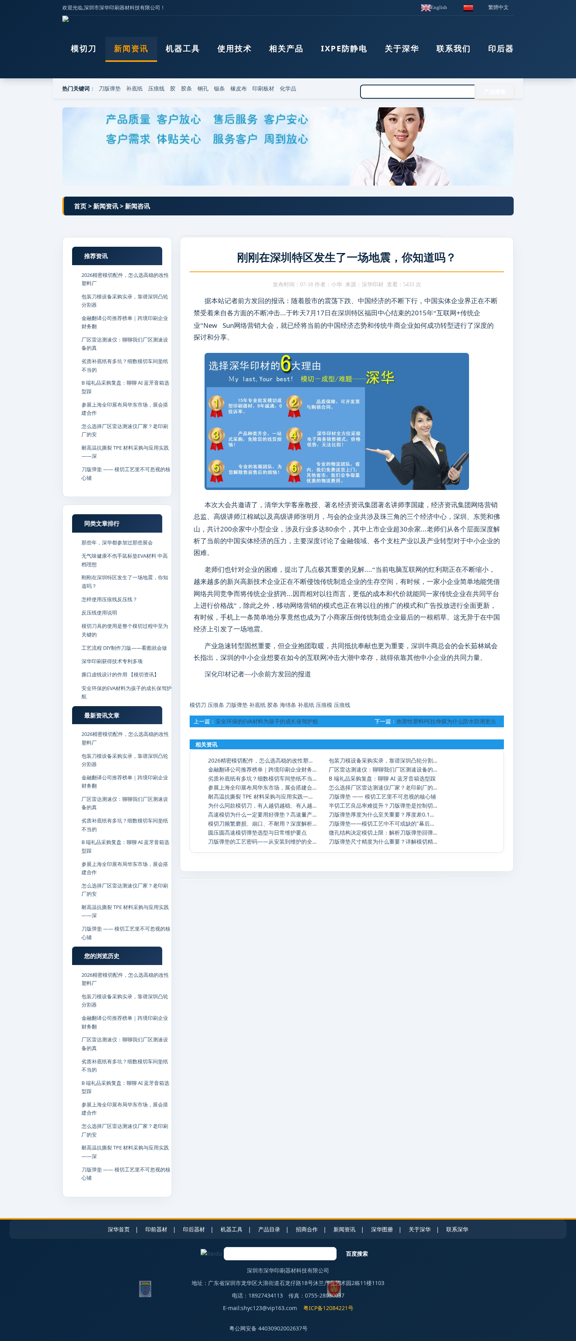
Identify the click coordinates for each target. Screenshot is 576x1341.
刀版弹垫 (110, 88)
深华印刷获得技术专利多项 (112, 661)
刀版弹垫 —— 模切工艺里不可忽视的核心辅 (382, 796)
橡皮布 (238, 88)
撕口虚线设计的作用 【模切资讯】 (120, 674)
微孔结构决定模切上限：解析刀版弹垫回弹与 (383, 832)
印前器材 (156, 1229)
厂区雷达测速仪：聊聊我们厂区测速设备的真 (383, 769)
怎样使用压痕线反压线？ (110, 599)
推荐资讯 (96, 256)
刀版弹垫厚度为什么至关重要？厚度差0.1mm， (387, 814)
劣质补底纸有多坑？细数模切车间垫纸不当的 (263, 778)
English (439, 7)
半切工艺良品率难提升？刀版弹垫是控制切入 (383, 805)
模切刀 (84, 48)
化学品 (288, 88)
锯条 (219, 88)
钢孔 (202, 88)
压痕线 (156, 88)
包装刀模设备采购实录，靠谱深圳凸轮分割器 (383, 760)
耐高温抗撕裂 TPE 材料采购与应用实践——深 (263, 796)
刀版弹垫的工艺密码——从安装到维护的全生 (263, 841)
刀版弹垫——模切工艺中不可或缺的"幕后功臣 (385, 823)
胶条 (186, 88)
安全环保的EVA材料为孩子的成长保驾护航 (267, 721)
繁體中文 (498, 7)
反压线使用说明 (99, 612)
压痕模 (324, 704)
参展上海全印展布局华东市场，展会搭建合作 (263, 787)
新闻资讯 (131, 48)
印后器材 (505, 48)
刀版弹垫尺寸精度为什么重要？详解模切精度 (383, 841)
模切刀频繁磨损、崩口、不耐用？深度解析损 (263, 823)
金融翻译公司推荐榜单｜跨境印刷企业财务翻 (263, 769)
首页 (80, 206)
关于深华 (402, 48)
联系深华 (457, 1229)
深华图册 (382, 1229)
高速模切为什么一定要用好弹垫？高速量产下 (263, 814)
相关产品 (286, 48)
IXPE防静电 (344, 48)
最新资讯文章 (102, 715)
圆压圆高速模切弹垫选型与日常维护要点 (257, 832)
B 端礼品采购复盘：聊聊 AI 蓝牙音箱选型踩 (382, 778)
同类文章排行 (102, 523)
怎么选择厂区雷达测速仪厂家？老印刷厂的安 (383, 787)
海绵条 (288, 704)
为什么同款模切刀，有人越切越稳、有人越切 (263, 805)
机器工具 (183, 48)
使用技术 (234, 48)
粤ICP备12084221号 (328, 1308)
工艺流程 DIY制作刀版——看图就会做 (124, 647)
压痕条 (216, 704)
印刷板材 (263, 88)
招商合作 (307, 1229)
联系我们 (454, 48)
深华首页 (119, 1229)
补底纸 (134, 88)
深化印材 (218, 674)
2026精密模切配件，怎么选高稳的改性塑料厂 (263, 760)
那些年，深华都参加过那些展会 (117, 542)
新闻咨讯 (137, 206)
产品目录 (269, 1229)
